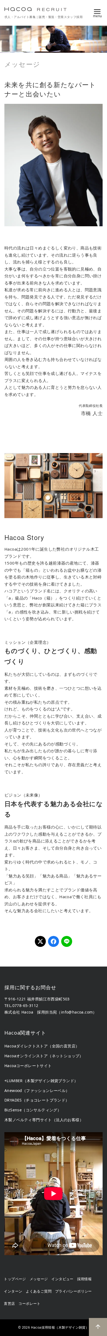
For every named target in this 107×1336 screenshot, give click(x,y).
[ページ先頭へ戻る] (98, 1327)
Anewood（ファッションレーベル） (37, 1090)
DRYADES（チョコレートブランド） (36, 1100)
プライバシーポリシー (73, 1291)
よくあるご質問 (39, 1291)
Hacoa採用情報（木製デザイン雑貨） (60, 1327)
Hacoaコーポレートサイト (28, 1065)
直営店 (9, 1303)
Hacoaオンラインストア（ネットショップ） (43, 1055)
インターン (13, 1291)
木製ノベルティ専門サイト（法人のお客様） (43, 1119)
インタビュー (62, 1278)
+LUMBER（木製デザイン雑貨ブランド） (41, 1080)
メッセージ (39, 1278)
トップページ (15, 1278)
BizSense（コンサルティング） (32, 1109)
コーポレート (29, 1303)
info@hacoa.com (77, 1012)
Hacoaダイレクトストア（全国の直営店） (41, 1046)
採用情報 (84, 1278)
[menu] (97, 12)
